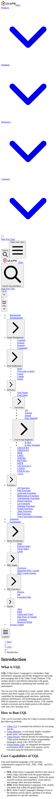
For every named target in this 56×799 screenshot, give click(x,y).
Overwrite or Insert (25, 371)
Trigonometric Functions (28, 498)
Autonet (28, 413)
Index (19, 543)
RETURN (22, 460)
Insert (19, 368)
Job (18, 594)
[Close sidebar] (2, 298)
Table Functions (24, 511)
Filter (19, 611)
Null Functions (24, 514)
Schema (20, 343)
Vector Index (23, 549)
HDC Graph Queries (26, 573)
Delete (20, 379)
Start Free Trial (8, 239)
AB (26, 410)
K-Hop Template (32, 445)
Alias (19, 609)
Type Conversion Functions (29, 516)
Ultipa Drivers (13, 737)
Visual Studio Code (16, 744)
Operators (14, 519)
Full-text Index (24, 546)
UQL (9, 647)
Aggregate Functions (26, 493)
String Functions (24, 501)
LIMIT (20, 455)
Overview (21, 568)
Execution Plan (24, 597)
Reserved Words (24, 622)
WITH (20, 463)
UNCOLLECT (24, 466)
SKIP (19, 453)
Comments (22, 619)
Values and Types (25, 614)
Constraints (22, 348)
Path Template (31, 418)
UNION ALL (23, 471)
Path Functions (24, 490)
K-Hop (28, 442)
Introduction (15, 315)
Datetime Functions (26, 506)
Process (20, 592)
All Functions (23, 488)
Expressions (15, 521)
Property (21, 345)
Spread (28, 415)
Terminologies (16, 317)
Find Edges (22, 395)
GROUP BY (23, 447)
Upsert (20, 374)
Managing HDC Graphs (28, 570)
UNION (21, 468)
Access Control (17, 624)
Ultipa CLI (12, 726)
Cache (20, 551)
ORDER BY (23, 450)
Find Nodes (22, 392)
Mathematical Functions (28, 495)
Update (20, 376)
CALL (20, 473)
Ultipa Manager (14, 731)
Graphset (21, 340)
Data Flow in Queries (27, 617)
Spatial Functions (25, 508)
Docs (18, 5)
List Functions (23, 503)
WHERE (21, 458)
